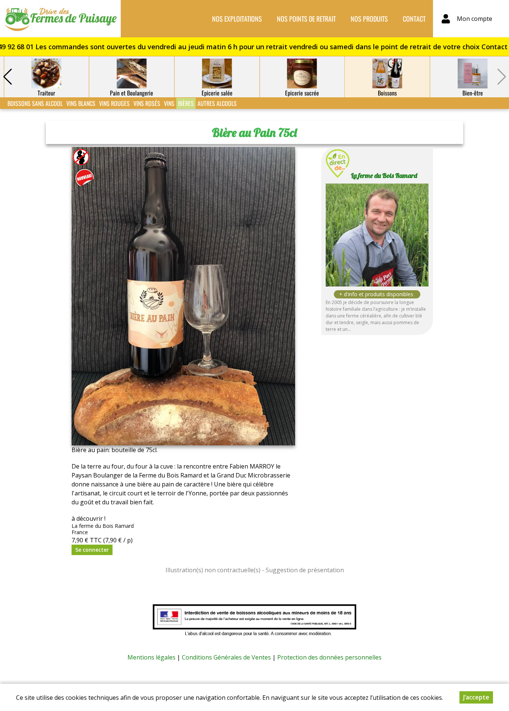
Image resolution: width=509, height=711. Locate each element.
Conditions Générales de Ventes (226, 657)
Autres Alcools (217, 103)
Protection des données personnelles (329, 657)
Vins (169, 103)
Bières (186, 103)
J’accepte (476, 697)
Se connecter (92, 549)
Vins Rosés (146, 103)
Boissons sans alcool (35, 103)
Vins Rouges (114, 103)
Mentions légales (151, 657)
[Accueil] (60, 18)
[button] (7, 77)
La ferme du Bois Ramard (384, 175)
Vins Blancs (80, 103)
